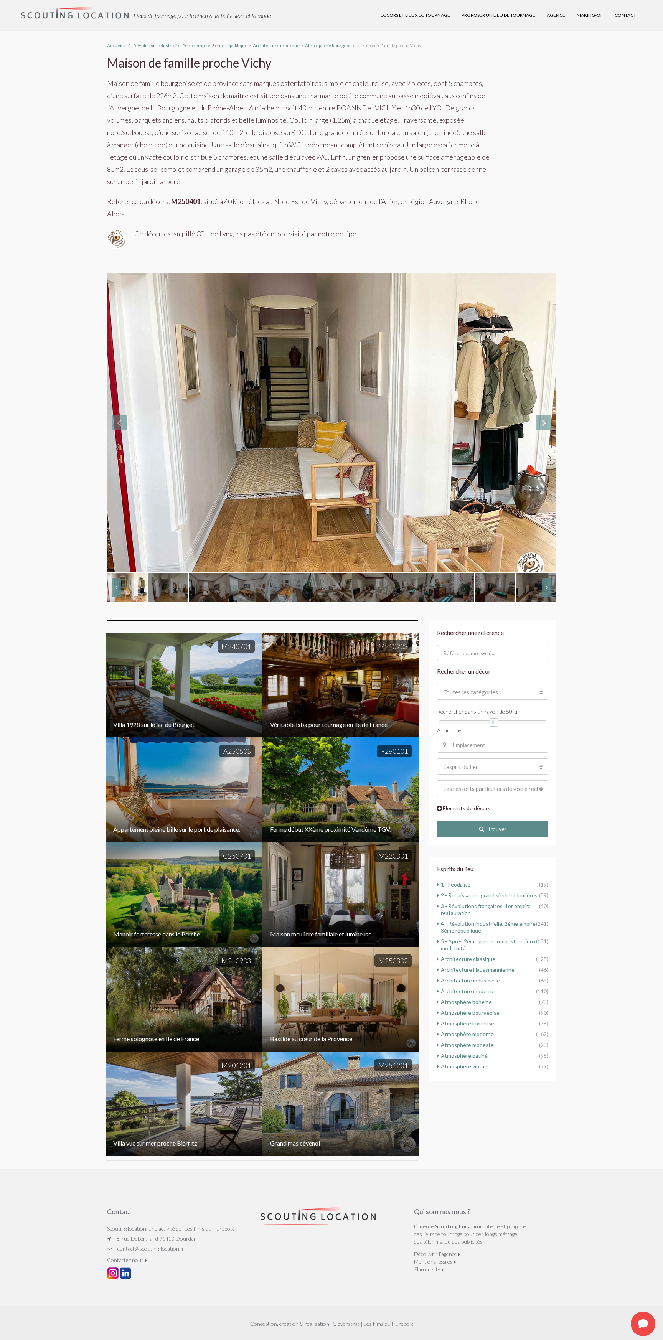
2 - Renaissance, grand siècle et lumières (489, 895)
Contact (625, 15)
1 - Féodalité (455, 884)
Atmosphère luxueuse (467, 1023)
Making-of (590, 15)
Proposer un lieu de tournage (498, 15)
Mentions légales (434, 1261)
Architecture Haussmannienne (478, 969)
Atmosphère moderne (467, 1034)
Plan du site (428, 1269)
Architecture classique (468, 959)
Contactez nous (126, 1260)
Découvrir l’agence (436, 1254)
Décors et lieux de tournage (415, 15)
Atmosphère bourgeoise (470, 1012)
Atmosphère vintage (465, 1066)
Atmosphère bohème (466, 1002)
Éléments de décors (466, 808)
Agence (556, 15)
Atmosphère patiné (464, 1055)
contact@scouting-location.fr (150, 1248)
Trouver (496, 829)
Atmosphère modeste (467, 1045)
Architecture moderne (468, 991)
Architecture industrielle (470, 980)
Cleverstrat (346, 1323)
